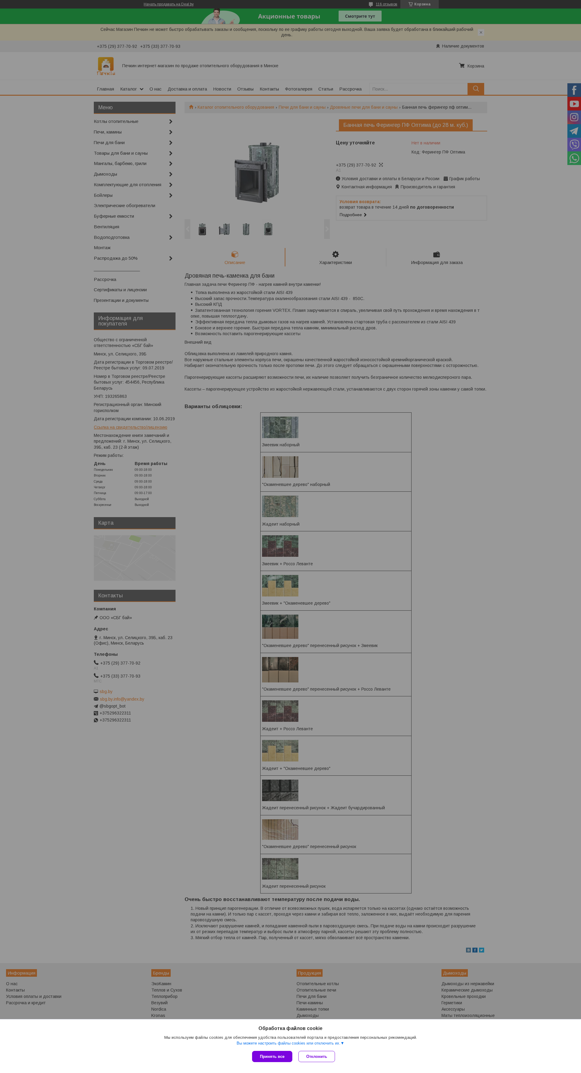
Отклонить (316, 1056)
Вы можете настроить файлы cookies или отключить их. (288, 1043)
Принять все (272, 1056)
